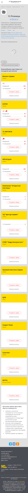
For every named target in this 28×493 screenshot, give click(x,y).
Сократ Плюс (8, 325)
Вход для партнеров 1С (7, 451)
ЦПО (4, 297)
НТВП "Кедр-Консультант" (13, 242)
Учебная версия (5, 453)
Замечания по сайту (6, 458)
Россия (13, 33)
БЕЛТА (5, 380)
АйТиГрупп (7, 159)
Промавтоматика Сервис (13, 270)
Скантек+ (6, 353)
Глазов (9, 30)
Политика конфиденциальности (9, 456)
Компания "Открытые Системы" (12, 187)
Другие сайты (4, 460)
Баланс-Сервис (9, 76)
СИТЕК (5, 104)
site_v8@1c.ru (14, 467)
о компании (21, 481)
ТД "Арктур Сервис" (10, 214)
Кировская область (13, 34)
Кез (14, 30)
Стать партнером (5, 455)
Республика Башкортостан (11, 36)
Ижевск (3, 30)
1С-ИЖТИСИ (7, 132)
